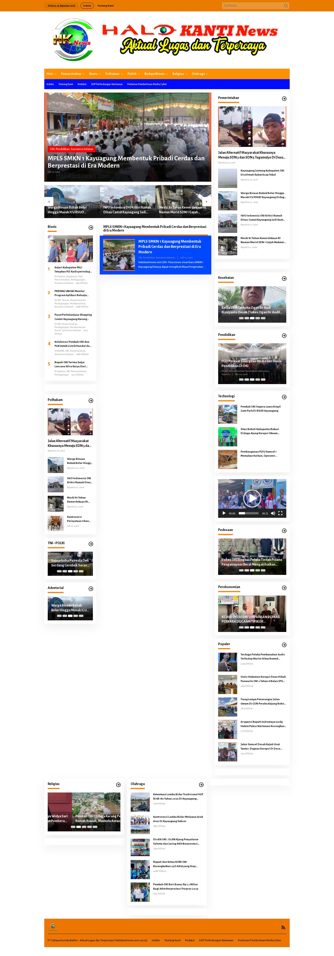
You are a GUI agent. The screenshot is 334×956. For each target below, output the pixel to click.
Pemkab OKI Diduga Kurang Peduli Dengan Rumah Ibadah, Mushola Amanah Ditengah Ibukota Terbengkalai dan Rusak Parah (83, 818)
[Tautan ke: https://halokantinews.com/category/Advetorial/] (91, 589)
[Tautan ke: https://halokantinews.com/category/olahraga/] (201, 785)
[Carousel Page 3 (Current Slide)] (70, 571)
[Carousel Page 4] (75, 571)
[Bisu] (273, 513)
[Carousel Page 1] (59, 571)
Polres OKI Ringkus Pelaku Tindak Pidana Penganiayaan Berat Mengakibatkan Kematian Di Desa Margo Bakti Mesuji (252, 562)
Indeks (156, 940)
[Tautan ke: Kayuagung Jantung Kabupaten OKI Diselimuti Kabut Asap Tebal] (227, 178)
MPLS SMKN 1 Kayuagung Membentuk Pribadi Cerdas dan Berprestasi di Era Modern (126, 162)
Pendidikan (63, 149)
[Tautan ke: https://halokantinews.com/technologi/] (284, 397)
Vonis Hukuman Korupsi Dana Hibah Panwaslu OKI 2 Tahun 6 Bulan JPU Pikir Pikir (263, 679)
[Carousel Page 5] (81, 571)
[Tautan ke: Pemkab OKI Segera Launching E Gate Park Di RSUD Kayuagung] (227, 414)
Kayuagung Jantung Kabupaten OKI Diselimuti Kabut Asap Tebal (262, 172)
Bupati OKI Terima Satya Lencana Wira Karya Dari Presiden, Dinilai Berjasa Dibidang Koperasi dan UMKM (73, 365)
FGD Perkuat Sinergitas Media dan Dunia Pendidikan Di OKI (252, 363)
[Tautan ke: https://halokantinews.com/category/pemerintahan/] (284, 99)
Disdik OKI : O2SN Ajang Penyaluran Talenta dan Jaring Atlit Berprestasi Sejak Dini (175, 842)
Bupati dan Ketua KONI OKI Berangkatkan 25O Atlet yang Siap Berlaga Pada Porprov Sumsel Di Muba (177, 864)
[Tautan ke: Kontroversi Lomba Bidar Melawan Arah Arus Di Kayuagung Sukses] (140, 824)
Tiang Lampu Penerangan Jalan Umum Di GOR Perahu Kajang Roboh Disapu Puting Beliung (263, 702)
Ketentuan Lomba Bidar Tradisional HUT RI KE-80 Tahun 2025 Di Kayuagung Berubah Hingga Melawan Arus (178, 797)
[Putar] (224, 513)
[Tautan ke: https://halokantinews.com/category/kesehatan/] (284, 279)
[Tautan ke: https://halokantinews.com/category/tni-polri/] (91, 544)
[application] (252, 498)
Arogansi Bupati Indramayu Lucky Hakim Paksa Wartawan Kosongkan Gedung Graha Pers (262, 724)
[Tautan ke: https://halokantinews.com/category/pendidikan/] (284, 336)
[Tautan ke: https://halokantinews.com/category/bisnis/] (91, 228)
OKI (52, 149)
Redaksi (190, 940)
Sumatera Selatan (82, 149)
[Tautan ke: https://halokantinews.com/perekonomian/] (284, 588)
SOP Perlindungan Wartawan (216, 940)
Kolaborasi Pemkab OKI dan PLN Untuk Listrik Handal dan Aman (73, 344)
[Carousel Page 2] (64, 571)
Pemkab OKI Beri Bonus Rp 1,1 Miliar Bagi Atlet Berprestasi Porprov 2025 (175, 886)
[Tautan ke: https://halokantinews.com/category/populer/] (284, 645)
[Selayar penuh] (280, 513)
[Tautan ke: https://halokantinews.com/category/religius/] (118, 785)
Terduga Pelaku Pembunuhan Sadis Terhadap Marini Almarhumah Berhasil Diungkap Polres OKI (263, 657)
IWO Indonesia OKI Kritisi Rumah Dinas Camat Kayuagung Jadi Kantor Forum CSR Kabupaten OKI (127, 210)
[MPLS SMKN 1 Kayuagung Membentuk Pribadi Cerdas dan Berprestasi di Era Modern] (205, 266)
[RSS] (283, 927)
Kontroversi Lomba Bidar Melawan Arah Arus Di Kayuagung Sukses (178, 819)
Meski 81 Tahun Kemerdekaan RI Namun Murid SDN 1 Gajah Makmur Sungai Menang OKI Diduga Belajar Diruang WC (182, 210)
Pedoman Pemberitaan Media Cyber (259, 940)
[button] (286, 6)
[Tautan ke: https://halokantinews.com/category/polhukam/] (91, 401)
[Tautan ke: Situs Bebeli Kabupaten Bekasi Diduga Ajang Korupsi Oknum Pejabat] (227, 436)
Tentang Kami (172, 940)
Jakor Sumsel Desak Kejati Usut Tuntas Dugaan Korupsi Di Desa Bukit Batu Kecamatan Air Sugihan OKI (262, 747)
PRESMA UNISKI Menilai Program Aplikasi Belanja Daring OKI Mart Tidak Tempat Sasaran (73, 293)
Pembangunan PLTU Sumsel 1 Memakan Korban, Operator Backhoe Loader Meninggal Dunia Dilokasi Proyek (262, 454)
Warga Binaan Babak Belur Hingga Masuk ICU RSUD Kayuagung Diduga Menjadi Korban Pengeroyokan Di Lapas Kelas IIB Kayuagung (71, 210)
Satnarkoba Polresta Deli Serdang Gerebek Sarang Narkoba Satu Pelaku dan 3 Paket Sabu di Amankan (70, 563)
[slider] (249, 513)
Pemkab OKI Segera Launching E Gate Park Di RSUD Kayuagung (261, 408)
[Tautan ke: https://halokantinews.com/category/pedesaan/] (284, 531)
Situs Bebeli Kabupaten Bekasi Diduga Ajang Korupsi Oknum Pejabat (260, 431)
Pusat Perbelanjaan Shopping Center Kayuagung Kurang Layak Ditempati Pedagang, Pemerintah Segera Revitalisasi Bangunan (73, 317)
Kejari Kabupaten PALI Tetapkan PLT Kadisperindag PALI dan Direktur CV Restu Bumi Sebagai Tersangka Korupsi (72, 270)
